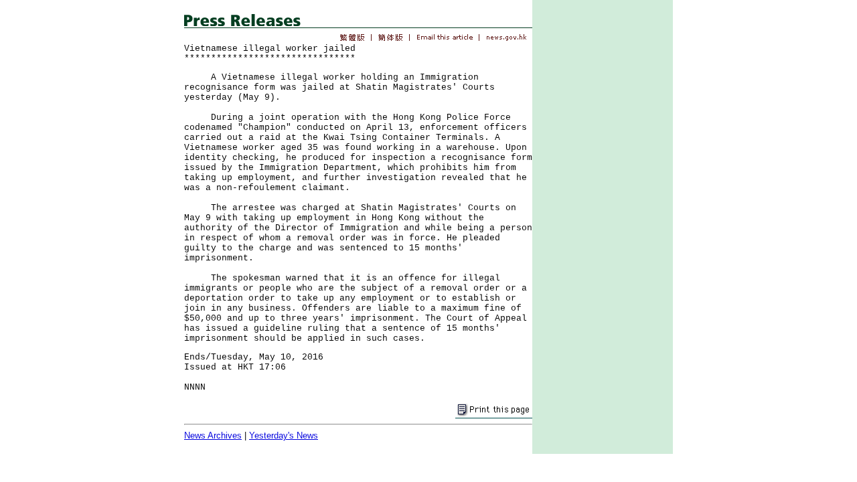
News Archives (213, 435)
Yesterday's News (283, 435)
